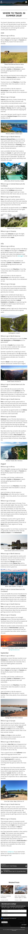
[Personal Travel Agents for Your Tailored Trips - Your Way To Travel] (9, 2)
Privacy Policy (20, 929)
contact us (11, 851)
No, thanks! (24, 924)
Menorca (23, 927)
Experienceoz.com (15, 649)
